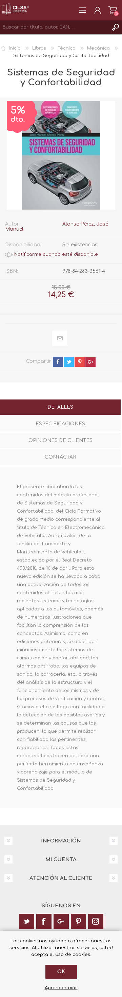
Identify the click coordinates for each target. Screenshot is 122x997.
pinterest (80, 362)
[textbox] (54, 27)
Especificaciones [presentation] (60, 423)
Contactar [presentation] (60, 457)
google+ (90, 362)
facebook (58, 362)
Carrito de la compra (112, 10)
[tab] (60, 407)
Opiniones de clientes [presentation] (60, 440)
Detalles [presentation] (60, 407)
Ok (61, 971)
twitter (69, 362)
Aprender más (61, 987)
